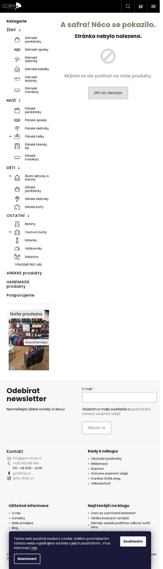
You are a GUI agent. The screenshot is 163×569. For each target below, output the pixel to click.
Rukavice (31, 257)
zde (34, 547)
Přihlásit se (96, 428)
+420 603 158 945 (26, 463)
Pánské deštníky (37, 128)
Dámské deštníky (31, 59)
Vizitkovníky (33, 248)
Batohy (30, 224)
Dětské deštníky (37, 199)
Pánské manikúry (32, 157)
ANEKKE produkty (24, 273)
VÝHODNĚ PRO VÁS (28, 264)
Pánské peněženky (33, 110)
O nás (16, 513)
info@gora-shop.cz (27, 458)
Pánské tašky (34, 136)
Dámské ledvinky (31, 79)
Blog (15, 528)
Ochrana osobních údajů (109, 474)
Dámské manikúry (32, 90)
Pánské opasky (36, 120)
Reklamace (99, 464)
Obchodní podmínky (106, 459)
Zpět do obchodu (108, 93)
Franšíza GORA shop (106, 479)
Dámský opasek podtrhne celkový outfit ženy (120, 525)
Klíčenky (31, 240)
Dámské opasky (36, 49)
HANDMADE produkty (18, 284)
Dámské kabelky (37, 69)
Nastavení (27, 558)
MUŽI (11, 100)
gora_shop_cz (23, 478)
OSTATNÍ (16, 215)
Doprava (97, 469)
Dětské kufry (34, 207)
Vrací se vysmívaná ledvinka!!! (113, 513)
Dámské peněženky (33, 40)
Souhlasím (133, 541)
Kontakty (18, 518)
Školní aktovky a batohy (37, 178)
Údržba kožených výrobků (110, 518)
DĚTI (11, 167)
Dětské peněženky (33, 189)
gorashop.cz (22, 473)
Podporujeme (21, 295)
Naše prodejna (22, 523)
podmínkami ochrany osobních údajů (116, 411)
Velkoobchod (100, 484)
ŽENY (11, 29)
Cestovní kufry (36, 232)
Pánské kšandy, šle (36, 146)
